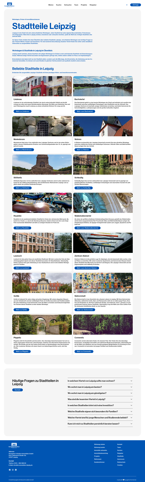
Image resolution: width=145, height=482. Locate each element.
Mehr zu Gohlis (21, 310)
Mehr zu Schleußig (83, 188)
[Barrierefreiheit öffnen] (127, 5)
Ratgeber (93, 5)
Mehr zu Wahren (83, 150)
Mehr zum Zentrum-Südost (87, 268)
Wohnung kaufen (99, 447)
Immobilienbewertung (101, 453)
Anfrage (136, 5)
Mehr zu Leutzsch (22, 268)
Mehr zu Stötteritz (22, 188)
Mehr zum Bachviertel (85, 111)
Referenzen (97, 459)
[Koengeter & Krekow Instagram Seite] (13, 470)
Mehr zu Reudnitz (22, 228)
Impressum (120, 459)
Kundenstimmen (99, 462)
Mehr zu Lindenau (22, 111)
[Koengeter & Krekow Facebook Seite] (10, 470)
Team (76, 5)
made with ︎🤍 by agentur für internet (126, 480)
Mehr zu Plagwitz (22, 351)
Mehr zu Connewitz (84, 351)
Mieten (50, 5)
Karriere (119, 450)
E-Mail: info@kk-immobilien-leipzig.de (20, 465)
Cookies (120, 465)
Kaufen (58, 5)
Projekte (84, 5)
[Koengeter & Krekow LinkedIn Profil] (16, 470)
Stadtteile (120, 456)
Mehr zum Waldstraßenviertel (87, 228)
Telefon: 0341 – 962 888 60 (17, 463)
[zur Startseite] (18, 5)
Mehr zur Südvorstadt (85, 310)
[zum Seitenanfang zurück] (72, 470)
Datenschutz (121, 462)
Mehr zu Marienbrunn (24, 150)
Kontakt (17, 390)
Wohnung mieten (99, 444)
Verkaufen (68, 5)
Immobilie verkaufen (100, 450)
